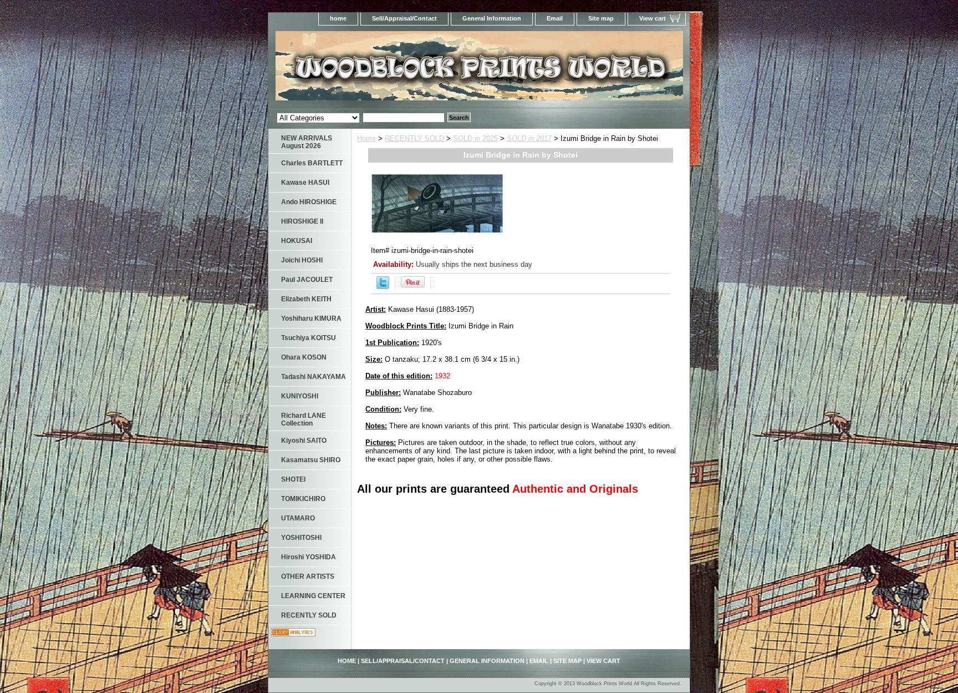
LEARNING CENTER (313, 596)
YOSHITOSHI (301, 538)
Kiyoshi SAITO (304, 440)
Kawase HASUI (305, 182)
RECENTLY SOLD (414, 138)
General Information (491, 18)
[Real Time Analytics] (293, 634)
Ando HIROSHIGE (309, 202)
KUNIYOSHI (299, 396)
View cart (652, 18)
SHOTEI (293, 479)
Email (555, 18)
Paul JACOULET (307, 280)
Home (366, 138)
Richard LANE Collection (303, 419)
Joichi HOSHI (302, 260)
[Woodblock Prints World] (407, 69)
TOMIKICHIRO (303, 499)
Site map (601, 18)
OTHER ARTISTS (307, 576)
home (338, 18)
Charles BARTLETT (312, 163)
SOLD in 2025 (475, 138)
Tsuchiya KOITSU (308, 338)
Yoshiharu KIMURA (311, 318)
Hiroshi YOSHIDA (308, 557)
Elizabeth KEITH (306, 299)
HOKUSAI (296, 241)
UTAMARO (298, 518)
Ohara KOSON (304, 357)
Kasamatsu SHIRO (310, 460)
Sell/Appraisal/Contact (404, 18)
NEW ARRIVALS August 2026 (306, 142)
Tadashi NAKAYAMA (313, 377)
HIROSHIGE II (302, 221)
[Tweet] (382, 286)
